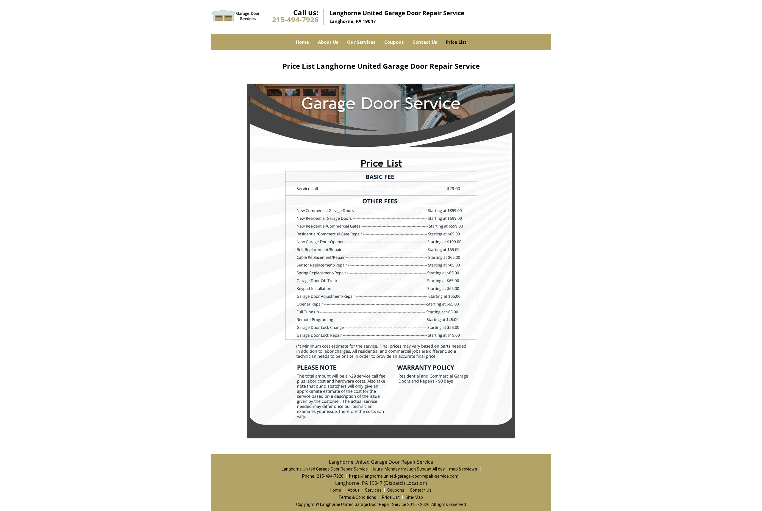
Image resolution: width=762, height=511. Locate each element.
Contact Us (425, 42)
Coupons (394, 42)
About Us (328, 42)
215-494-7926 (295, 19)
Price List (456, 42)
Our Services (361, 42)
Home (302, 42)
